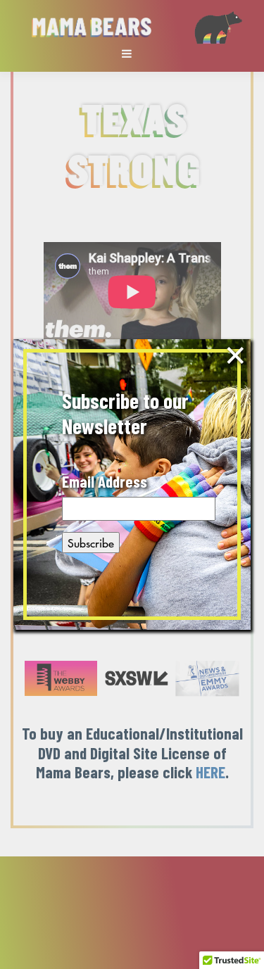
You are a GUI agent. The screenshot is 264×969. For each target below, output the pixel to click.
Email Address (104, 481)
